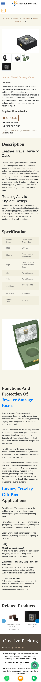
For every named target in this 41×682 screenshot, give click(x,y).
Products (15, 19)
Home (7, 19)
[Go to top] (35, 665)
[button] (4, 621)
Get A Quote (11, 118)
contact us (9, 133)
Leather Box (26, 19)
